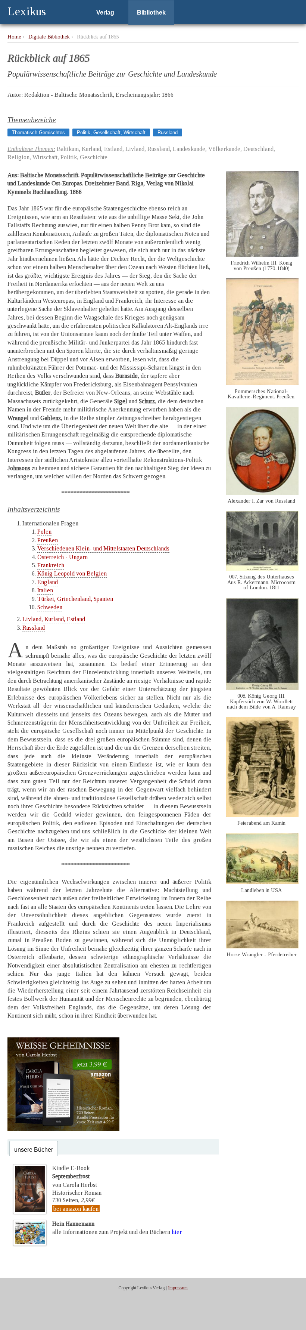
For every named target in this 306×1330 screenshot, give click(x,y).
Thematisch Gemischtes (38, 132)
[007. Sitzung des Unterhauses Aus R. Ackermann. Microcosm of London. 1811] (262, 568)
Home (14, 37)
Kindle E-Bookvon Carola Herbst (74, 1176)
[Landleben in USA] (262, 882)
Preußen (47, 540)
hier (177, 1232)
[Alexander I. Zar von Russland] (262, 493)
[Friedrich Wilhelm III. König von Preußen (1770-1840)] (262, 255)
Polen (44, 531)
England (47, 582)
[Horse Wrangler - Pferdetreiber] (262, 946)
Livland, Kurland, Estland (53, 619)
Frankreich (50, 565)
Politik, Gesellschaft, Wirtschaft (111, 132)
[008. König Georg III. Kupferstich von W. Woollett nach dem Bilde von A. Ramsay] (262, 688)
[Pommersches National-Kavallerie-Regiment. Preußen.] (262, 383)
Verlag (105, 12)
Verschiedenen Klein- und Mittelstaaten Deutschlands (103, 548)
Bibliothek (151, 12)
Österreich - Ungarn (62, 557)
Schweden (49, 607)
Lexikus (26, 11)
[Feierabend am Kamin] (262, 815)
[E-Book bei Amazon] (63, 1129)
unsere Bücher (33, 1150)
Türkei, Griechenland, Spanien (75, 599)
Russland (167, 132)
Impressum (178, 1287)
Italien (45, 590)
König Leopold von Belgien (72, 573)
